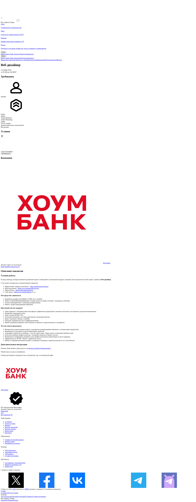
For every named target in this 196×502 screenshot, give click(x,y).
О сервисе (8, 422)
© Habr (3, 491)
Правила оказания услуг (13, 465)
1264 (14, 489)
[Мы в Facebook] (46, 487)
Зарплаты (53, 60)
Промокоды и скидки (12, 443)
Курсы (16, 500)
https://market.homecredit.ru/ (39, 286)
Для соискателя (10, 450)
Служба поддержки (11, 456)
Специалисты (12, 60)
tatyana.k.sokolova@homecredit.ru (39, 348)
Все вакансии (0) (14, 267)
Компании (40, 60)
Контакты (8, 433)
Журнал (59, 60)
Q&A (6, 500)
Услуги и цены (10, 423)
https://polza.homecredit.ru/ (24, 290)
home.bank (4, 267)
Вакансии (4, 60)
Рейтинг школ (10, 441)
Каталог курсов (10, 429)
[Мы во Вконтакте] (77, 487)
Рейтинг (47, 60)
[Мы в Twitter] (16, 487)
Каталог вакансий (11, 427)
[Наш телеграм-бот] (169, 487)
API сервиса (9, 454)
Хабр (2, 500)
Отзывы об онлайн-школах (14, 440)
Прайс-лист (9, 466)
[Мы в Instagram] (108, 487)
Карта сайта (9, 431)
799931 (26, 489)
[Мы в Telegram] (138, 487)
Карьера (11, 500)
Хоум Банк (106, 263)
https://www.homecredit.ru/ (23, 292)
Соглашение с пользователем (15, 463)
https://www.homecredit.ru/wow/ (28, 288)
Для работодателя (11, 452)
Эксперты (33, 60)
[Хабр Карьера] (9, 20)
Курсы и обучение (23, 60)
